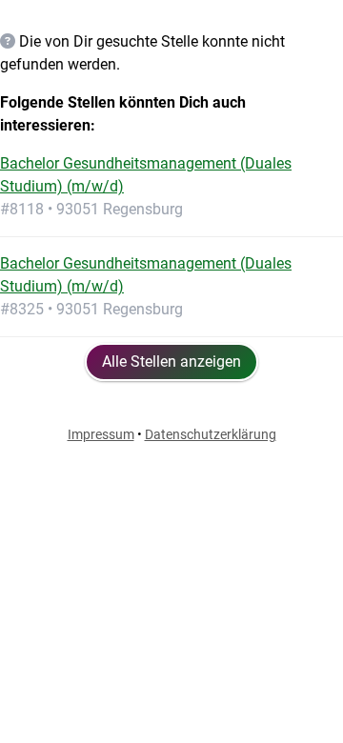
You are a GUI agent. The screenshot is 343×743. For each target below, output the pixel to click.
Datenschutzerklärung (210, 434)
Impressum (101, 434)
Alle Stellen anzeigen (171, 361)
